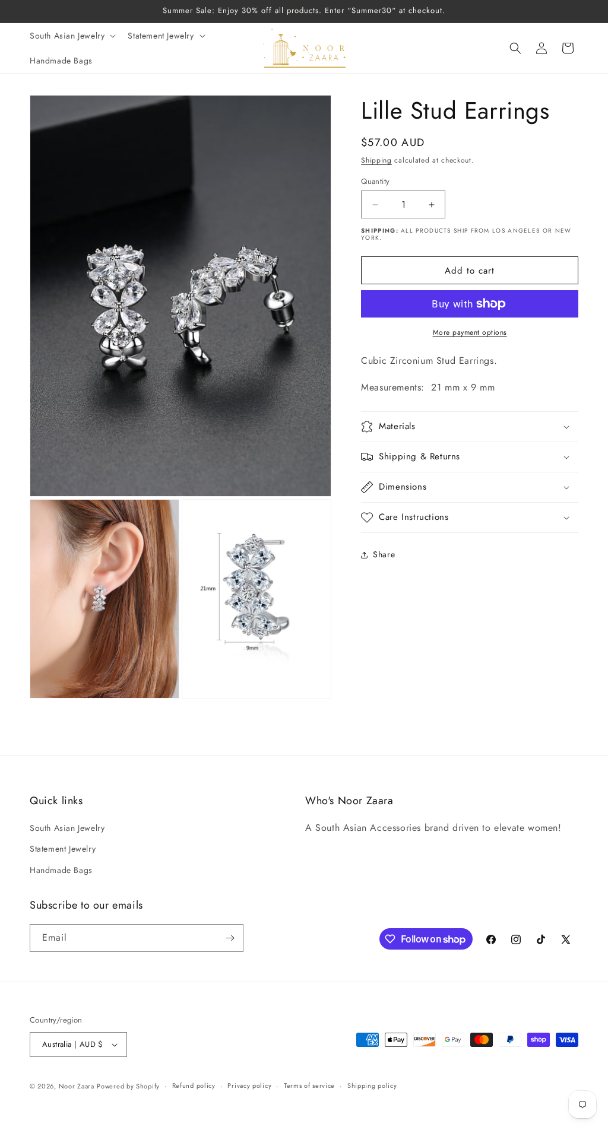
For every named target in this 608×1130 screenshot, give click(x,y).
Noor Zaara (76, 1086)
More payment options (470, 332)
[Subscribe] (230, 938)
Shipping (376, 160)
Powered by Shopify (128, 1086)
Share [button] (384, 554)
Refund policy (194, 1085)
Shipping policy (372, 1085)
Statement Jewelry (63, 849)
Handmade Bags (61, 870)
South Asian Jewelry (67, 828)
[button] (72, 35)
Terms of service (309, 1085)
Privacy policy (249, 1085)
